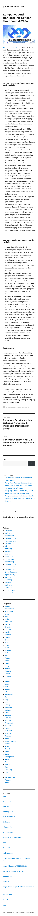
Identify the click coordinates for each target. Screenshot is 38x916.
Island (7, 684)
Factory (7, 645)
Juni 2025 (8, 549)
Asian (7, 614)
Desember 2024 (10, 564)
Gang (7, 666)
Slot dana (6, 822)
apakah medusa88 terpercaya (13, 871)
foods (7, 661)
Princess (8, 733)
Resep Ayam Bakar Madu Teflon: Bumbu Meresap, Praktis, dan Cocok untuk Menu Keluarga (20, 498)
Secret (7, 746)
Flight (7, 655)
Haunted (8, 671)
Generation (9, 668)
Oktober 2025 (10, 543)
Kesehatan (9, 694)
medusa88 (7, 882)
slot (4, 843)
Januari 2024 (9, 593)
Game (7, 663)
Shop (7, 751)
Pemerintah (9, 723)
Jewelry (7, 689)
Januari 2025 (9, 562)
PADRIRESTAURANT (10, 47)
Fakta (7, 648)
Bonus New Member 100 (12, 837)
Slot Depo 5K (7, 876)
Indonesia (8, 679)
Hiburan (8, 676)
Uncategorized (10, 775)
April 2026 (8, 533)
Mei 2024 (8, 582)
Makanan (8, 707)
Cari (4, 459)
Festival (8, 653)
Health (7, 674)
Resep (7, 738)
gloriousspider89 (11, 407)
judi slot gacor (8, 853)
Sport (7, 759)
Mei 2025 (8, 551)
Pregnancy (9, 728)
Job (6, 692)
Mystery (8, 718)
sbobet (5, 900)
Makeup (8, 710)
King (6, 700)
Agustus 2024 (10, 575)
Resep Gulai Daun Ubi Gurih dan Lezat (18, 483)
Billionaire (8, 622)
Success (7, 764)
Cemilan (8, 629)
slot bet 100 (7, 801)
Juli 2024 (8, 577)
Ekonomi (8, 642)
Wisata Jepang (10, 777)
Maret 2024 (9, 588)
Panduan (8, 720)
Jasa (6, 687)
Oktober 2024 (10, 569)
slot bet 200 (7, 895)
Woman (8, 780)
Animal (7, 606)
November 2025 (11, 541)
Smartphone (9, 757)
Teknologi (8, 770)
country (8, 635)
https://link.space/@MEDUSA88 (15, 866)
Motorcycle (9, 715)
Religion (8, 736)
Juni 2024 (8, 580)
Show (7, 754)
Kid (6, 697)
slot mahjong (8, 832)
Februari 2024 (10, 590)
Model (7, 713)
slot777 (5, 796)
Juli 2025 (8, 546)
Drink (7, 640)
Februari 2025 (10, 559)
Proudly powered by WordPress (25, 912)
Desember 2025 (10, 538)
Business (8, 624)
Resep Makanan (10, 741)
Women (8, 783)
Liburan (8, 702)
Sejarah (7, 749)
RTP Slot (6, 806)
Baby (6, 616)
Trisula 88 (6, 848)
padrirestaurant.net (14, 6)
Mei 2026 (8, 530)
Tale (6, 767)
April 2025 (8, 554)
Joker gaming (8, 827)
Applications (9, 609)
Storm (7, 762)
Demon (7, 637)
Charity (7, 632)
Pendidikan (9, 725)
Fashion (8, 650)
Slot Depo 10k (8, 811)
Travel (7, 772)
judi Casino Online (9, 817)
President (8, 731)
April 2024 (8, 585)
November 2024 (11, 567)
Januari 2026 (9, 536)
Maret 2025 (9, 556)
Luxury (7, 705)
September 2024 (11, 572)
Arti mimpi (9, 611)
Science (7, 744)
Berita (27, 407)
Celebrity (8, 627)
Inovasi (7, 681)
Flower (7, 658)
